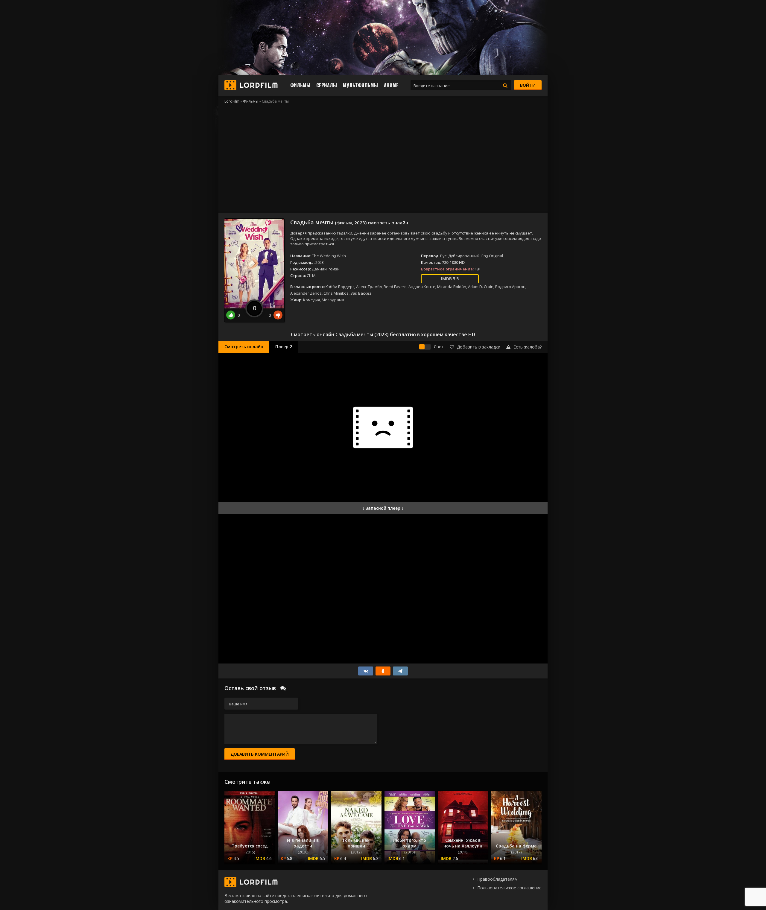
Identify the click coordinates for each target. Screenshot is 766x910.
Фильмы (300, 85)
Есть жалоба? (527, 347)
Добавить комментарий (259, 754)
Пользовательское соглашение (509, 888)
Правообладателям (497, 879)
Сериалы (326, 85)
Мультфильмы (360, 85)
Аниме (391, 85)
